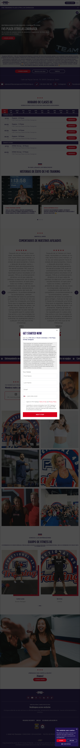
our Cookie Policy (60, 737)
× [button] (76, 729)
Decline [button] (72, 740)
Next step (40, 414)
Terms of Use (42, 401)
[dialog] (66, 737)
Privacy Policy (52, 401)
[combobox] (25, 396)
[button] (67, 744)
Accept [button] (61, 740)
